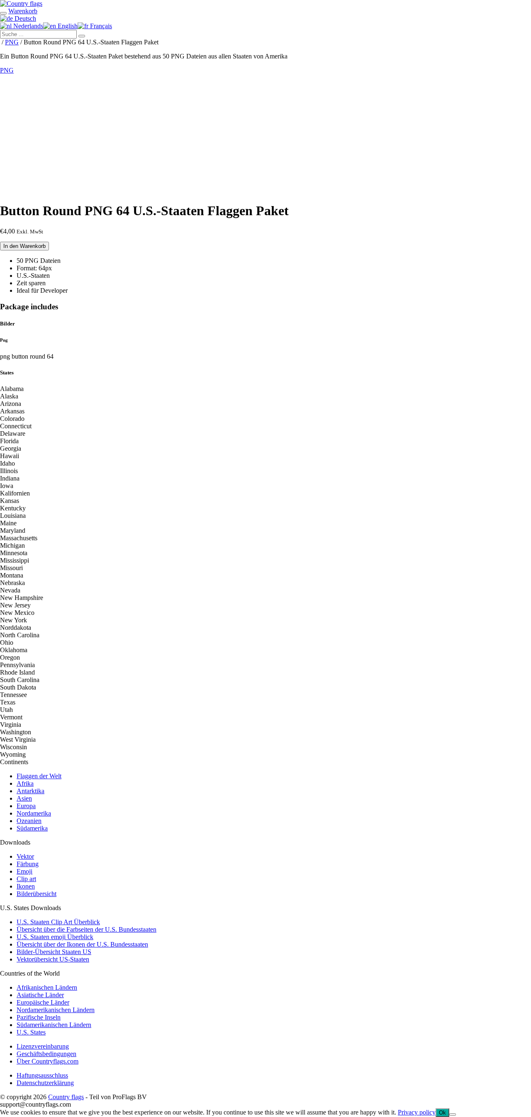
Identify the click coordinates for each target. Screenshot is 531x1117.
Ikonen (26, 886)
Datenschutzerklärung (45, 1082)
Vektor (25, 856)
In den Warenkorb (24, 246)
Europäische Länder (43, 1002)
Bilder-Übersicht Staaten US (54, 951)
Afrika (25, 783)
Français (100, 25)
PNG (12, 42)
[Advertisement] (265, 136)
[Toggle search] (3, 13)
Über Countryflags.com (47, 1061)
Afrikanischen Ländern (47, 987)
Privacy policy (417, 1112)
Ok (442, 1113)
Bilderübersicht (36, 893)
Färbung (28, 863)
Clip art (26, 878)
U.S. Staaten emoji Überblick (55, 936)
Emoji (24, 871)
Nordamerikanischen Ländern (56, 1009)
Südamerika (32, 828)
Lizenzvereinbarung (43, 1046)
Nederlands (27, 25)
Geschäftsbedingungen (46, 1053)
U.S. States (31, 1032)
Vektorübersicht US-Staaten (53, 959)
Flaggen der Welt (39, 775)
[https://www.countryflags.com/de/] (21, 3)
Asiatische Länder (40, 994)
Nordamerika (34, 813)
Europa (26, 805)
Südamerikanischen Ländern (54, 1024)
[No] (452, 1114)
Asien (24, 798)
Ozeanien (29, 820)
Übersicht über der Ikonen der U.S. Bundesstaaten (82, 944)
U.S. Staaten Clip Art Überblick (58, 921)
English (67, 25)
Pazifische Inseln (39, 1017)
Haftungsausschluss (42, 1075)
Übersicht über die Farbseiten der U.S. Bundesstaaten (86, 929)
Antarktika (30, 790)
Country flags (66, 1096)
